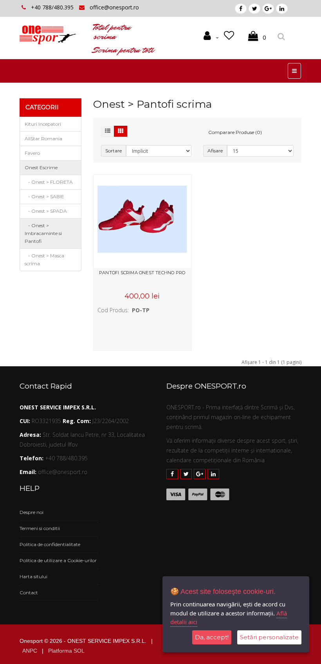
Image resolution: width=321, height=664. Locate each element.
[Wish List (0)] (230, 37)
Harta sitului (33, 576)
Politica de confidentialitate (50, 544)
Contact (29, 592)
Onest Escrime (41, 167)
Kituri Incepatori (43, 124)
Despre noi (31, 512)
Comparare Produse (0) (235, 132)
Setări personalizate (269, 637)
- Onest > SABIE (44, 196)
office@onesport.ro (114, 7)
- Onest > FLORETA (49, 182)
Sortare (113, 151)
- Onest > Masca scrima (44, 259)
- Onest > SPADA (46, 211)
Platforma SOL (66, 651)
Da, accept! (212, 637)
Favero (32, 153)
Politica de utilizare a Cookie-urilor (58, 560)
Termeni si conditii (40, 528)
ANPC (29, 651)
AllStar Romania (43, 138)
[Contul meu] (211, 37)
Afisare (215, 151)
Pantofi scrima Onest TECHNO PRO (142, 272)
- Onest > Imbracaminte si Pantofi (43, 233)
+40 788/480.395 (53, 7)
